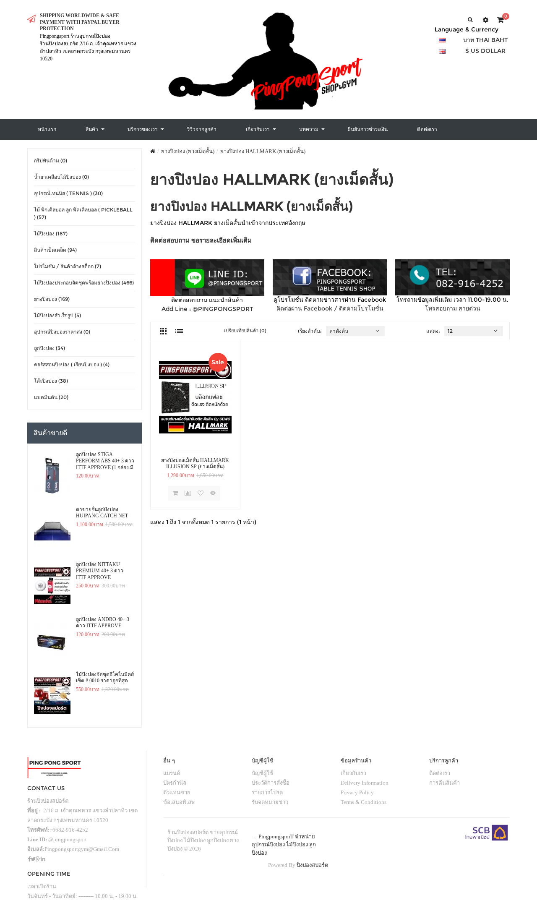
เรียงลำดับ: (310, 331)
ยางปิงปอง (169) (52, 299)
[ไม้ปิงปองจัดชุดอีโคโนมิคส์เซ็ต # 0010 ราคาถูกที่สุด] (52, 695)
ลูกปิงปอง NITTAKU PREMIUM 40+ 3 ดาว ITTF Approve (99, 570)
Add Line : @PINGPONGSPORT (207, 309)
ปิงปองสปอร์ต (312, 865)
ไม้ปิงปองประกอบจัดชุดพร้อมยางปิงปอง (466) (84, 282)
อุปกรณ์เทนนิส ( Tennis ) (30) (68, 193)
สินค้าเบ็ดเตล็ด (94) (55, 250)
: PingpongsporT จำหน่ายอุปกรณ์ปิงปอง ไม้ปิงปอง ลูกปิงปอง (284, 844)
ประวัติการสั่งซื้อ (270, 783)
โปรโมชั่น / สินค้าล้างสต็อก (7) (67, 266)
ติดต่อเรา (439, 773)
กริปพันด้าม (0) (50, 160)
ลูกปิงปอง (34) (49, 348)
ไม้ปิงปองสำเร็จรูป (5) (57, 315)
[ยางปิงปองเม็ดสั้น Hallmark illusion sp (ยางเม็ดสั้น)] (195, 397)
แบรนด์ (171, 773)
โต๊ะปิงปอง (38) (51, 381)
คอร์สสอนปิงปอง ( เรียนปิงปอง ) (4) (71, 364)
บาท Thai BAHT (485, 40)
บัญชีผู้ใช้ (262, 773)
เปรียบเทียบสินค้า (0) (245, 331)
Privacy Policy (357, 792)
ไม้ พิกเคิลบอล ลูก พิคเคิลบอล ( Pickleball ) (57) (83, 213)
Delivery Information (364, 783)
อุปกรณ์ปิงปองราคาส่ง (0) (62, 332)
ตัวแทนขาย (176, 792)
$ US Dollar (485, 51)
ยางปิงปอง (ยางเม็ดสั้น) (187, 151)
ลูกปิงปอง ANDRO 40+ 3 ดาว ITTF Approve (102, 622)
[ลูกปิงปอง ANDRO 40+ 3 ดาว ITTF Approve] (52, 640)
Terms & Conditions (363, 802)
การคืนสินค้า (444, 783)
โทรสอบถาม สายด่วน (452, 308)
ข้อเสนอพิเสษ (179, 802)
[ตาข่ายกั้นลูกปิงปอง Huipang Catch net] (52, 530)
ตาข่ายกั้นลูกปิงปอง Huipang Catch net (102, 512)
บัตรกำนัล (174, 783)
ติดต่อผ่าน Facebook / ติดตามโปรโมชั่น (329, 308)
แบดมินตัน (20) (51, 397)
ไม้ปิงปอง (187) (51, 233)
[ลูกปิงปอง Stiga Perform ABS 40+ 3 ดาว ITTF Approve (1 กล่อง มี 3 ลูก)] (52, 475)
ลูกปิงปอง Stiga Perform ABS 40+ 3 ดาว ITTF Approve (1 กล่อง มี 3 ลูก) (105, 461)
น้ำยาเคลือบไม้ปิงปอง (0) (61, 177)
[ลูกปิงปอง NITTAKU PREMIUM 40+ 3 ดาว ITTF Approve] (52, 585)
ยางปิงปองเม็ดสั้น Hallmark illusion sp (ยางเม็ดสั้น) (195, 463)
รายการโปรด (267, 792)
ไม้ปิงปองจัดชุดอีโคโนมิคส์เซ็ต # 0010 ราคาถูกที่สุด (105, 677)
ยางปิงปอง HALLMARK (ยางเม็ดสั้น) (262, 151)
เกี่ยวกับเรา (353, 773)
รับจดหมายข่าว (270, 802)
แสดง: (433, 331)
